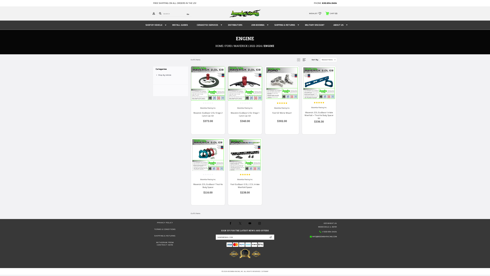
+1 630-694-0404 (329, 231)
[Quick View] (219, 71)
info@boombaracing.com (324, 236)
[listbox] (328, 59)
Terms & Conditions (165, 229)
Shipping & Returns (284, 25)
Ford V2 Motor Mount (282, 113)
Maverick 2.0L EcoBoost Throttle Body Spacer (208, 186)
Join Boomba (257, 25)
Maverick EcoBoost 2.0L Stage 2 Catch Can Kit (208, 114)
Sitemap (265, 271)
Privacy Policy (165, 222)
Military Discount (314, 25)
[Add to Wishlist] (219, 77)
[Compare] (219, 84)
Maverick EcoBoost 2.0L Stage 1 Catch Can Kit (245, 114)
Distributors (235, 25)
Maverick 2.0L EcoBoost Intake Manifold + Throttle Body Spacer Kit (319, 115)
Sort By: (315, 59)
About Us (338, 25)
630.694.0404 (329, 3)
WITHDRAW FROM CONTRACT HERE (165, 243)
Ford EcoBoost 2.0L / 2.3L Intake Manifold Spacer (245, 186)
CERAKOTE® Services (207, 25)
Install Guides (180, 25)
